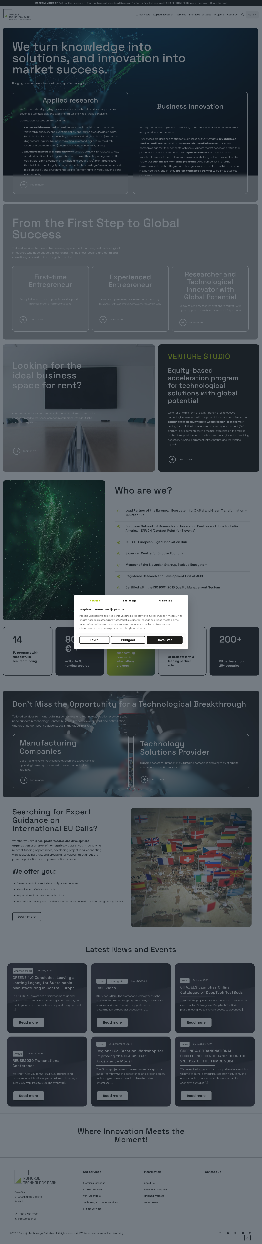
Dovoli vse (164, 640)
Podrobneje (129, 600)
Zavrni (94, 640)
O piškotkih (165, 600)
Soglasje (95, 600)
